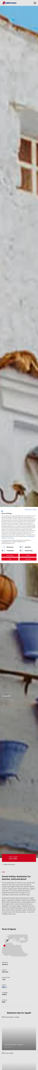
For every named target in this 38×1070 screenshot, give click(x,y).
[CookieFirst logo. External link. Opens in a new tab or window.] (2, 511)
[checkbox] (21, 547)
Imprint (35, 509)
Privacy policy (28, 509)
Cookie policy (10, 538)
